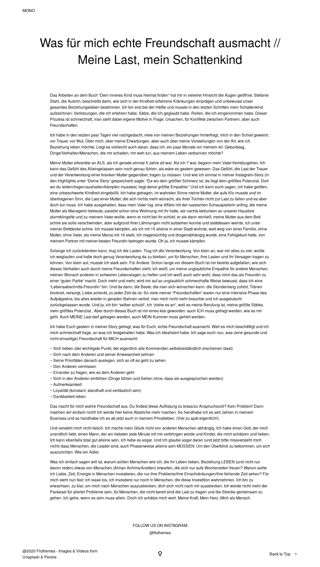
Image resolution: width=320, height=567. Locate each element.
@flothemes (160, 532)
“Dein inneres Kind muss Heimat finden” (134, 95)
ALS (101, 163)
